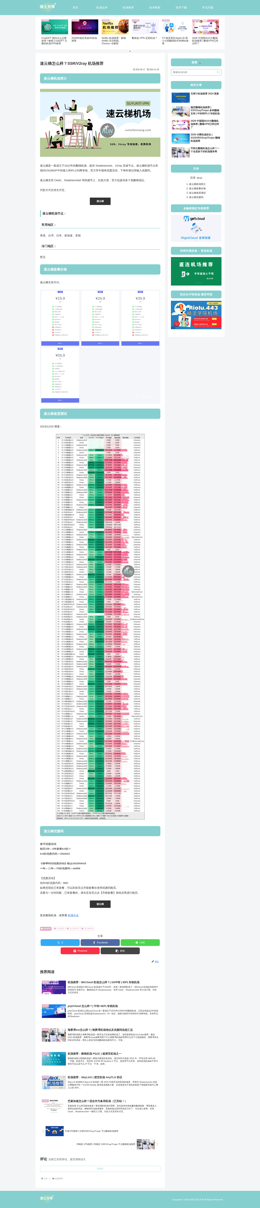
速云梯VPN (74, 929)
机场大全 (73, 915)
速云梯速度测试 (197, 192)
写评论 (100, 1168)
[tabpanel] (55, 32)
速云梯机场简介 (197, 184)
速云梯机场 (88, 929)
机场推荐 (47, 929)
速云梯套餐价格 (197, 188)
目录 (193, 177)
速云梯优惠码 (196, 197)
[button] (120, 950)
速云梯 (100, 201)
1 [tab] (130, 51)
